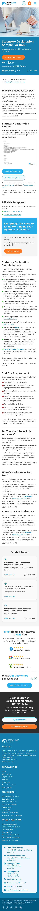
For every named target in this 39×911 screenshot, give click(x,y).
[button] (35, 3)
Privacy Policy (6, 788)
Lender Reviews (7, 829)
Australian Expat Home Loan (12, 815)
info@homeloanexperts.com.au (17, 890)
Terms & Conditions (9, 785)
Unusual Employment (9, 804)
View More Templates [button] (12, 178)
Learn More (8, 575)
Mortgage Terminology (10, 840)
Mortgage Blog (7, 832)
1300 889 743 (9, 185)
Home (4, 79)
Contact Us (6, 782)
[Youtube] (7, 907)
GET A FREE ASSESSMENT (13, 57)
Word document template (13, 211)
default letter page (10, 319)
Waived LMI (6, 810)
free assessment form (19, 498)
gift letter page (9, 324)
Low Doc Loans (7, 807)
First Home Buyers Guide (10, 835)
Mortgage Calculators (9, 824)
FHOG (17, 327)
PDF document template (12, 215)
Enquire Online (7, 777)
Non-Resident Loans (9, 802)
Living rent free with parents (14, 349)
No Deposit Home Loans (10, 796)
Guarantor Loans (8, 799)
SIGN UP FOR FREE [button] (13, 251)
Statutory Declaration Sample (15, 82)
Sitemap (5, 779)
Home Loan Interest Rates (11, 827)
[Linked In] (20, 907)
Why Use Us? (6, 774)
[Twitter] (11, 907)
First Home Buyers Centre (11, 838)
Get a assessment (19, 727)
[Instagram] (16, 907)
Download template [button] (11, 171)
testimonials (18, 685)
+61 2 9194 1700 (16, 883)
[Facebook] (3, 907)
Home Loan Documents (17, 79)
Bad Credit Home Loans (10, 813)
